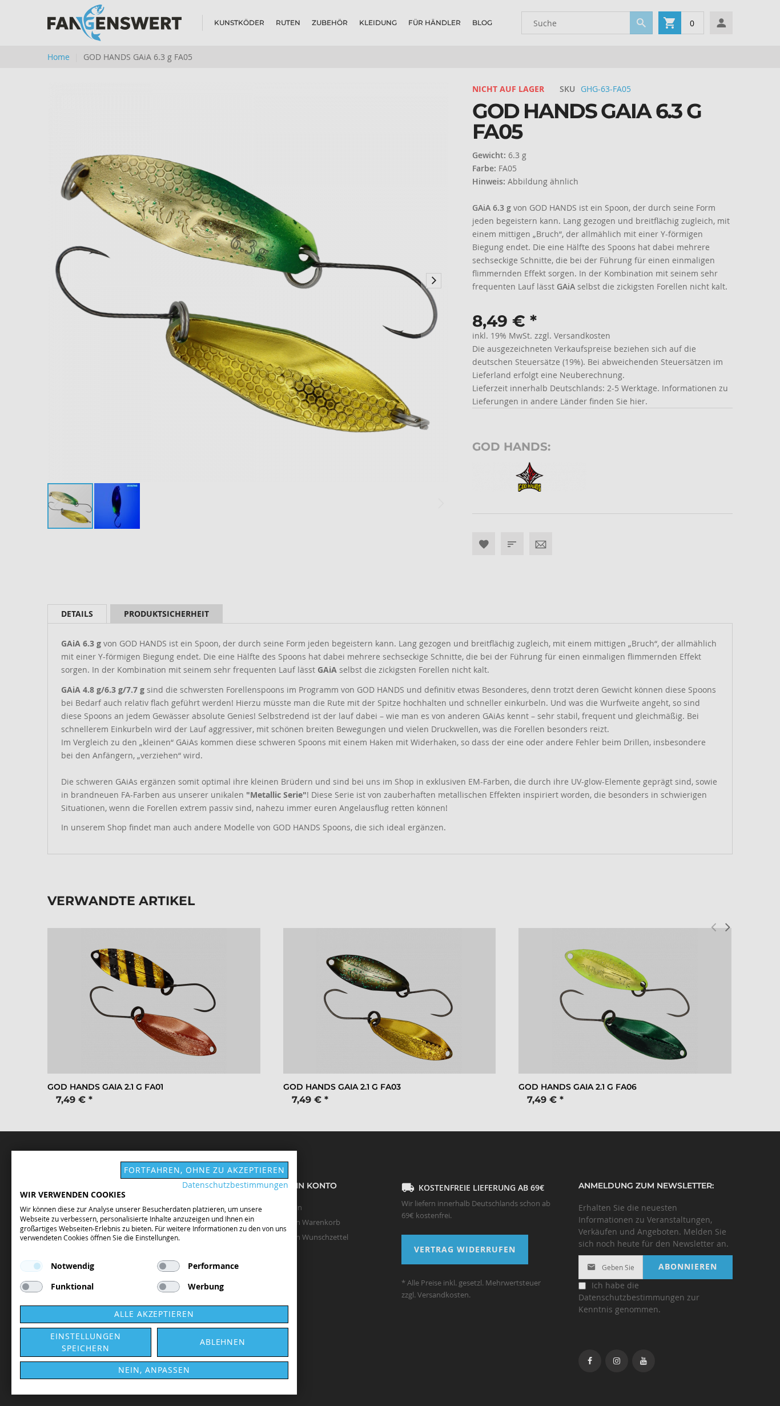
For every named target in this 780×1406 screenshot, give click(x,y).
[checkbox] (168, 1266)
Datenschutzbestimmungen (235, 1185)
